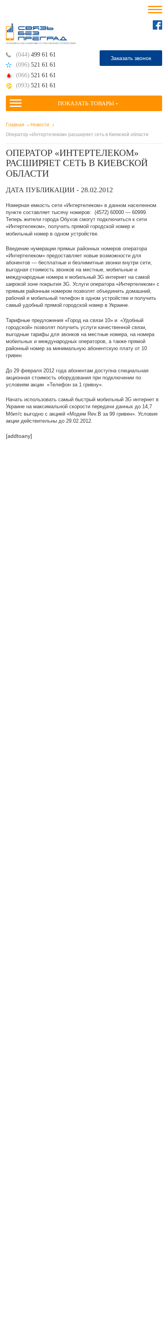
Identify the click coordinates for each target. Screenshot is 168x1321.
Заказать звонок (131, 58)
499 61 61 (36, 54)
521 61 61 (36, 64)
